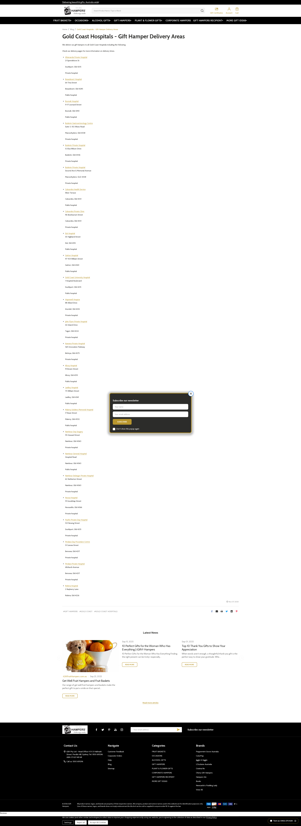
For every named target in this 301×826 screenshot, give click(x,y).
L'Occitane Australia (204, 764)
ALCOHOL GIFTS (101, 20)
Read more (70, 696)
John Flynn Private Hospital (76, 321)
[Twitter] (227, 611)
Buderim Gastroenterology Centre (79, 123)
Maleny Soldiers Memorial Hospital (79, 410)
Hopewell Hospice (72, 299)
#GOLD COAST (85, 611)
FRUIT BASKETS (62, 20)
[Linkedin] (232, 611)
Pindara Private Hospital (75, 564)
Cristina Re (200, 768)
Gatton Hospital (71, 255)
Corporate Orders (115, 756)
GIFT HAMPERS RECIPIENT (207, 20)
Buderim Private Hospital (75, 145)
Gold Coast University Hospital (77, 277)
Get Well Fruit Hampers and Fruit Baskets (86, 680)
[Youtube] (115, 730)
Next (241, 658)
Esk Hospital (70, 233)
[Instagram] (122, 730)
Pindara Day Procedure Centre (77, 542)
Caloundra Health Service (75, 189)
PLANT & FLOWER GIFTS (148, 20)
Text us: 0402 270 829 (284, 821)
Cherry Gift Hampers (204, 773)
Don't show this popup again (127, 429)
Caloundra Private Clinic (74, 211)
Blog (109, 764)
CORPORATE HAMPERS (178, 20)
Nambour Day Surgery (74, 432)
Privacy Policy (211, 817)
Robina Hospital (71, 586)
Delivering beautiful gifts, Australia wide (80, 2)
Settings (68, 822)
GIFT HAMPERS (122, 20)
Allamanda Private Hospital (76, 57)
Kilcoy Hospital (71, 365)
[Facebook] (212, 611)
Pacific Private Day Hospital (76, 520)
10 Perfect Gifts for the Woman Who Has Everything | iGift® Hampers (146, 647)
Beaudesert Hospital (73, 79)
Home (64, 29)
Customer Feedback (116, 751)
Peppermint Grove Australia (207, 751)
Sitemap (111, 768)
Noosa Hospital (71, 498)
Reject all (81, 822)
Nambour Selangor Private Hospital (79, 476)
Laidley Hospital (71, 387)
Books (198, 781)
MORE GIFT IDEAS (236, 20)
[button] (191, 393)
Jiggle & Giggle (201, 760)
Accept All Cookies (98, 822)
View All (199, 790)
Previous (59, 658)
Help (110, 760)
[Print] (222, 611)
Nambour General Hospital (76, 454)
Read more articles (150, 703)
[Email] (217, 611)
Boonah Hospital (72, 101)
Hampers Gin (201, 777)
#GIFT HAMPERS (70, 611)
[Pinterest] (236, 611)
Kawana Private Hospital (75, 343)
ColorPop (200, 756)
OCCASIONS (81, 20)
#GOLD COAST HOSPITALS (105, 611)
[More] (70, 20)
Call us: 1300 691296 (75, 761)
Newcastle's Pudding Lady (206, 785)
